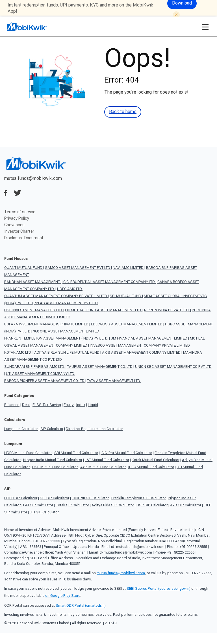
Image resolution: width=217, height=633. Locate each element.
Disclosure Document (24, 237)
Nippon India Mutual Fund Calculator (52, 459)
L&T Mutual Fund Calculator (107, 459)
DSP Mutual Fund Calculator (55, 467)
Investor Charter (19, 231)
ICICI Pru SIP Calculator (90, 498)
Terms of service (19, 211)
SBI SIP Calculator (54, 498)
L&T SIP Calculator (38, 505)
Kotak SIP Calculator (72, 505)
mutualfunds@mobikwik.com (33, 178)
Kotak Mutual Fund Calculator (155, 459)
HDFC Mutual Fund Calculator (28, 452)
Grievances (14, 224)
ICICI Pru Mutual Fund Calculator (126, 452)
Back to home (122, 111)
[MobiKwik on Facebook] (5, 193)
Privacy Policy (16, 218)
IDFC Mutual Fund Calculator (151, 467)
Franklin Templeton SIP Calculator (138, 498)
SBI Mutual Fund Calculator (76, 452)
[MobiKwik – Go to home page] (34, 26)
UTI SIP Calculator (44, 512)
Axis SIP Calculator (185, 505)
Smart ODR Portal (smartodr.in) (81, 605)
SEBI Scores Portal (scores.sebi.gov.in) (158, 588)
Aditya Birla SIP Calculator (113, 505)
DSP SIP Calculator (152, 505)
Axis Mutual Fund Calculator (103, 467)
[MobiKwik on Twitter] (17, 193)
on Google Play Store (62, 595)
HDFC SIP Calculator (20, 498)
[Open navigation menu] (205, 26)
